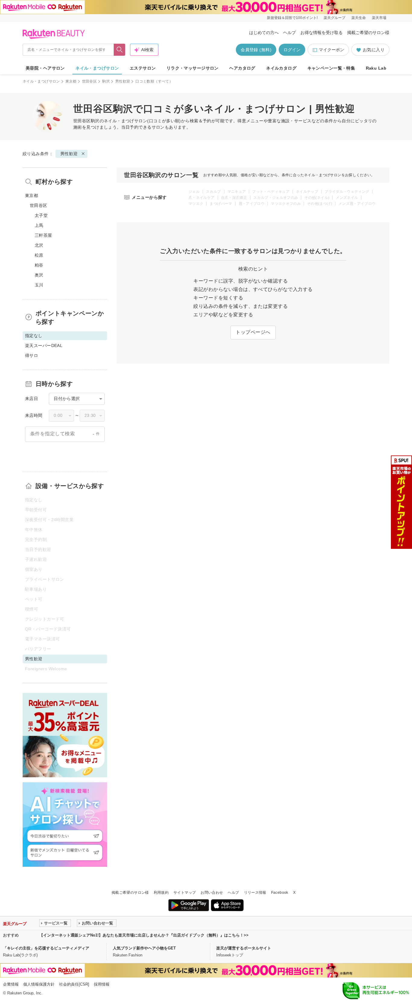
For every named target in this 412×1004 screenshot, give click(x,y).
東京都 (71, 81)
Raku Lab (376, 68)
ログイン (292, 49)
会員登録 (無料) (256, 49)
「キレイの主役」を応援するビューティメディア (46, 948)
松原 (39, 255)
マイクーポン (331, 49)
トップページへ (253, 332)
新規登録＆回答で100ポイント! (292, 18)
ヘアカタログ (242, 68)
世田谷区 (89, 81)
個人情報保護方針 (39, 984)
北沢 (39, 245)
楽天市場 (379, 18)
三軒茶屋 (43, 235)
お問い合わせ (212, 892)
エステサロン (143, 68)
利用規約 (161, 892)
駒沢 (106, 81)
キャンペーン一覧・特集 (331, 68)
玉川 (39, 285)
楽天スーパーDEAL (43, 345)
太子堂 (41, 215)
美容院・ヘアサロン (45, 68)
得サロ (31, 355)
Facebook (279, 892)
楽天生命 (358, 18)
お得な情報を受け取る (321, 32)
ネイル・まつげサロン (97, 68)
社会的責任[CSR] (74, 984)
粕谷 (39, 265)
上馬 (39, 225)
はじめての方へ (264, 32)
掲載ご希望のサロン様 (368, 32)
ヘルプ (289, 32)
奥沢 (39, 275)
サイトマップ (184, 892)
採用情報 (101, 984)
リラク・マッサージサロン (192, 68)
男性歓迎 (122, 81)
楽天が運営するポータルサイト (243, 948)
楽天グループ (334, 18)
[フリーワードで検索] (119, 50)
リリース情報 (255, 892)
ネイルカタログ (281, 68)
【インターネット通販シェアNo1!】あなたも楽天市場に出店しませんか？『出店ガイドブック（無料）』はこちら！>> (144, 935)
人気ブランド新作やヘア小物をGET (144, 948)
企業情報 (11, 984)
